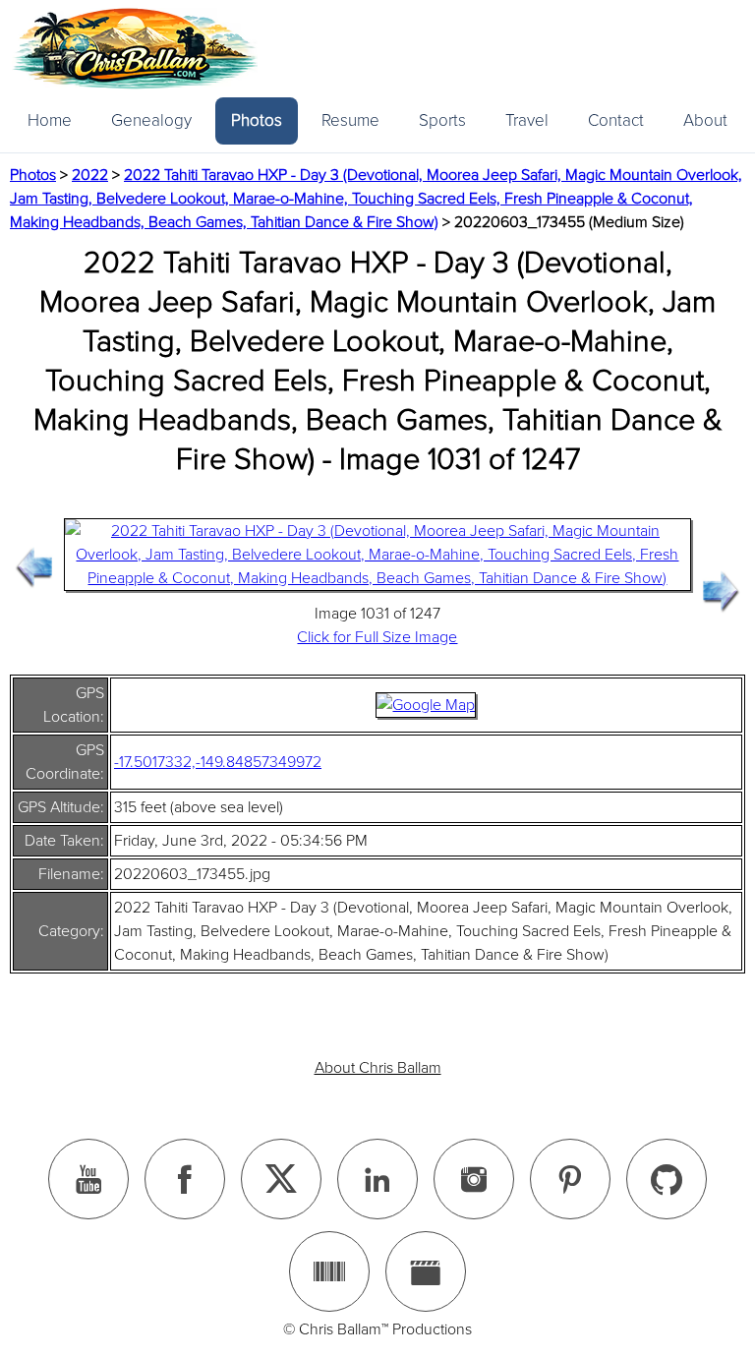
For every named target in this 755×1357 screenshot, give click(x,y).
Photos (256, 120)
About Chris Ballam (378, 1068)
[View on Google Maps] (426, 705)
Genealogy (151, 120)
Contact (616, 120)
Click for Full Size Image (377, 637)
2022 (90, 175)
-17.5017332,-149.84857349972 (217, 762)
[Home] (135, 48)
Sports (442, 120)
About (705, 120)
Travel (527, 120)
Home (50, 120)
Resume (350, 120)
